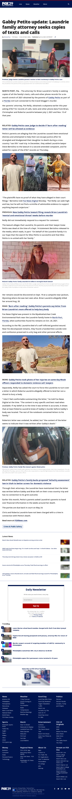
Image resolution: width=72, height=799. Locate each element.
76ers (4, 738)
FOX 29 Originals (60, 723)
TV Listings (41, 764)
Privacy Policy (38, 615)
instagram (61, 788)
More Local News (7, 710)
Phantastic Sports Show (7, 725)
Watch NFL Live (61, 752)
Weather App (24, 714)
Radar (22, 708)
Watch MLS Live (61, 779)
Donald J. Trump (61, 704)
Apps (39, 750)
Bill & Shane (60, 734)
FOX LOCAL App (25, 750)
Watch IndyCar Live (62, 765)
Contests (41, 725)
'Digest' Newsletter (44, 704)
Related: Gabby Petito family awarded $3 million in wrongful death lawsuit (27, 281)
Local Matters (24, 740)
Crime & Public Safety (25, 37)
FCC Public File (42, 755)
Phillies (4, 735)
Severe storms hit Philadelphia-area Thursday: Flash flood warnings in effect (25, 565)
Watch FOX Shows (43, 734)
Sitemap (40, 768)
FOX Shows (41, 727)
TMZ (39, 731)
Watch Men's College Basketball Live (62, 768)
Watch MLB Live (61, 759)
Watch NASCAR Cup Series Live (62, 762)
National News (6, 713)
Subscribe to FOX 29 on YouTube (34, 669)
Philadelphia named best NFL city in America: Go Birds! (32, 651)
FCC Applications (43, 757)
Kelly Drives (59, 736)
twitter (58, 788)
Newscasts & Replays (26, 727)
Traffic (40, 706)
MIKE (57, 727)
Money (5, 747)
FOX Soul (23, 736)
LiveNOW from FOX (26, 729)
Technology (5, 759)
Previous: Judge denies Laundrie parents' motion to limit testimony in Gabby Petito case (32, 79)
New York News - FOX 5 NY (27, 757)
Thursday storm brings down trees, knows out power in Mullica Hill (22, 557)
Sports (5, 722)
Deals (4, 755)
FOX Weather (24, 705)
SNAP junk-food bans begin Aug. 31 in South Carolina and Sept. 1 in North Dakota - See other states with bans (29, 549)
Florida (7, 101)
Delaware (5, 708)
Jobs (39, 766)
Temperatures (24, 710)
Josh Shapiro (60, 706)
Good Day (42, 696)
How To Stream (25, 725)
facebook (54, 788)
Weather (24, 696)
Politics (59, 696)
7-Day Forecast (25, 699)
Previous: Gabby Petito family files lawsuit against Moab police (23, 467)
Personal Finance (7, 757)
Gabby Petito (54, 97)
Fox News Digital (30, 201)
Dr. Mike (40, 717)
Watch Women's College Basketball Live (61, 772)
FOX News (15, 37)
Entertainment (44, 722)
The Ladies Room (61, 740)
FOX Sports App (7, 742)
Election (58, 699)
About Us (42, 747)
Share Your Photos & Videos (44, 737)
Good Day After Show (45, 699)
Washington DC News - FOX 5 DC (27, 761)
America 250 (6, 699)
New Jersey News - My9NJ (26, 753)
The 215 (58, 738)
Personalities (42, 761)
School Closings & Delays (25, 702)
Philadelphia (5, 701)
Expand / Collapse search (69, 4)
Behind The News (61, 731)
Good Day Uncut (43, 715)
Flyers (4, 733)
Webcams (23, 734)
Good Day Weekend (44, 701)
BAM (57, 729)
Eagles (4, 731)
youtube (65, 788)
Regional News (26, 747)
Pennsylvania (6, 704)
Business (5, 750)
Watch (23, 722)
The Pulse (59, 743)
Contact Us (41, 752)
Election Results (61, 701)
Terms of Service (37, 616)
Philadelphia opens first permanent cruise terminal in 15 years (35, 658)
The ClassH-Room (43, 729)
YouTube (23, 738)
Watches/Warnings (26, 712)
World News (6, 715)
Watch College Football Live (60, 755)
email (69, 788)
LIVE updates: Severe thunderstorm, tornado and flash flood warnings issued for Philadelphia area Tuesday (30, 574)
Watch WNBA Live (61, 777)
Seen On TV (41, 713)
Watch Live (41, 708)
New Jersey (5, 706)
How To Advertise (43, 759)
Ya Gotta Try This (43, 710)
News (4, 696)
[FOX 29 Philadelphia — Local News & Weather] (8, 4)
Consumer (5, 752)
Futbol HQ (5, 729)
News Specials (24, 731)
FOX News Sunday (7, 717)
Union (4, 740)
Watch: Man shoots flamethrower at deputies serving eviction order (22, 540)
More (45, 4)
